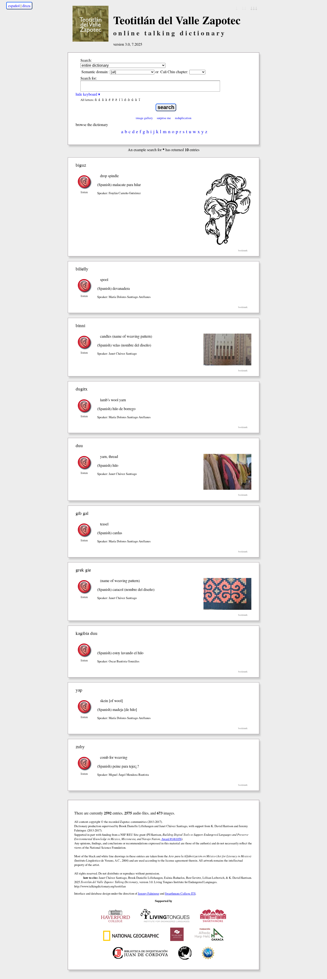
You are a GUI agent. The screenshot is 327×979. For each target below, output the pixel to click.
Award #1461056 (171, 839)
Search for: (88, 78)
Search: (86, 60)
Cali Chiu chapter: (174, 71)
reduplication (183, 118)
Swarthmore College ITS (180, 893)
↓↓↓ (253, 7)
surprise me (164, 118)
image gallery (144, 118)
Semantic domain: (94, 71)
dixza (26, 5)
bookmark (243, 250)
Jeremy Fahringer (148, 893)
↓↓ (244, 7)
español (14, 5)
